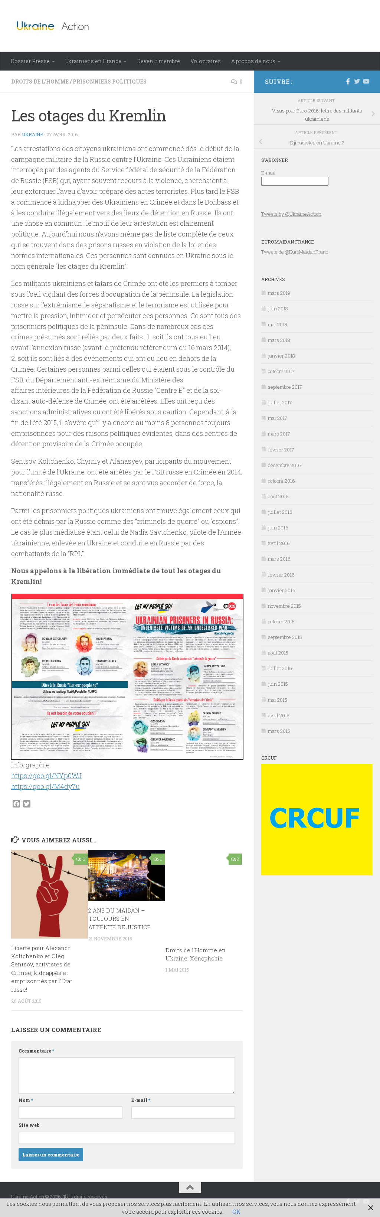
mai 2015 (277, 699)
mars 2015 (279, 731)
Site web (29, 1125)
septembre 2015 (285, 637)
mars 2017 (279, 433)
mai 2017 (277, 418)
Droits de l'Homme (40, 81)
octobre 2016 (281, 480)
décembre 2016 (284, 465)
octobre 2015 (281, 621)
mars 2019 (279, 293)
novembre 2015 (284, 606)
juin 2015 (278, 684)
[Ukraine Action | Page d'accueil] (55, 26)
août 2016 (278, 496)
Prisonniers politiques (110, 81)
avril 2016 (279, 543)
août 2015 (278, 652)
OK (236, 1211)
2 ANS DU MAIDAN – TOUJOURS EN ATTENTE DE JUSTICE (119, 919)
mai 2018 (277, 324)
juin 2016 (278, 527)
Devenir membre (158, 61)
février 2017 (281, 449)
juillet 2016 (280, 512)
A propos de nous (253, 61)
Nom (26, 1100)
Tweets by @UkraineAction (291, 214)
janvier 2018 (281, 355)
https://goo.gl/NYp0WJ (46, 775)
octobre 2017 (281, 371)
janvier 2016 (281, 590)
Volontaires (205, 61)
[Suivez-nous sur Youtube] (366, 81)
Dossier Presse (30, 61)
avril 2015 (278, 715)
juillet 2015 (280, 668)
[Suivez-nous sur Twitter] (357, 81)
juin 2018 (278, 308)
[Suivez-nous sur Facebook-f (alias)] (348, 81)
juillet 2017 (280, 402)
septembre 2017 (285, 387)
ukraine (32, 134)
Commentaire (36, 1051)
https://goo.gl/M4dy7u (45, 786)
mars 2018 (279, 340)
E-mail (140, 1100)
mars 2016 (279, 558)
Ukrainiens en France (93, 61)
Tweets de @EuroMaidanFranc (294, 251)
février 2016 (281, 574)
